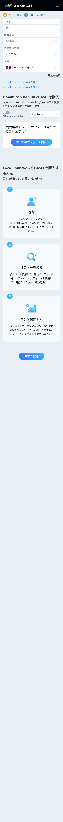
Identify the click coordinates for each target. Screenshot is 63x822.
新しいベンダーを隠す (13, 116)
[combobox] (6, 41)
